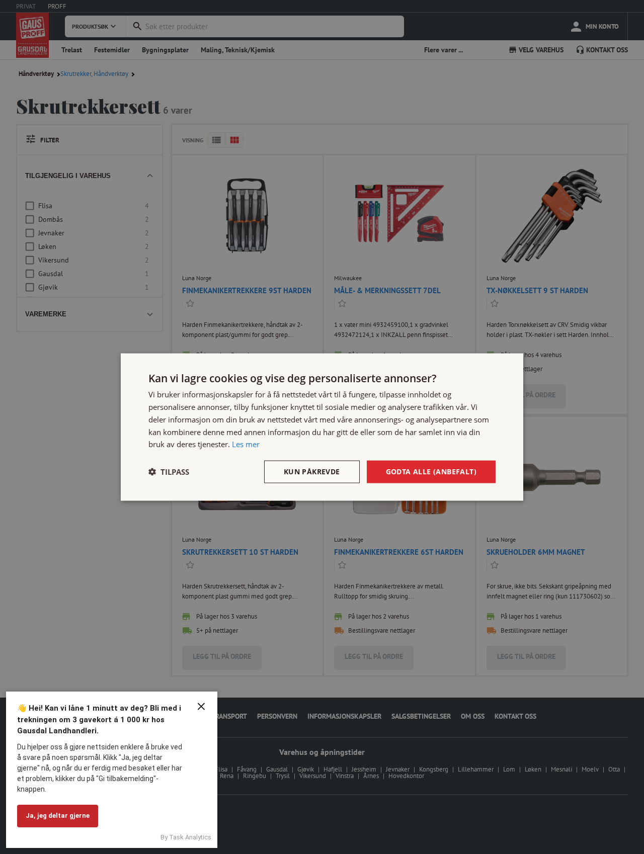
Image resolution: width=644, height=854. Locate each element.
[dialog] (322, 427)
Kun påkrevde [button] (312, 471)
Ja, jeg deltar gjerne (58, 815)
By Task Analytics (185, 837)
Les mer (246, 444)
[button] (168, 471)
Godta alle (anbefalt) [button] (431, 471)
